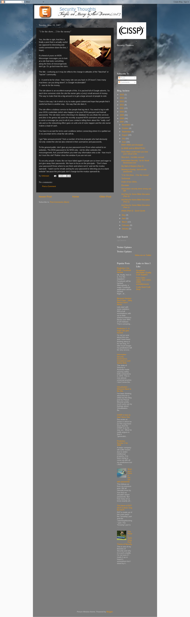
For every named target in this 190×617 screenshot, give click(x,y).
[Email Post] (55, 176)
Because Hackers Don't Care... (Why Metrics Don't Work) (124, 301)
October (125, 128)
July (124, 139)
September (126, 132)
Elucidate (125, 185)
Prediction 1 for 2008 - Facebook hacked (124, 270)
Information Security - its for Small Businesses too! (135, 162)
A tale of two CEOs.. (129, 182)
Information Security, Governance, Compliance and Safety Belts (123, 359)
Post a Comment (49, 186)
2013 (122, 101)
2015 (122, 95)
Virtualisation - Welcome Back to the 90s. (124, 389)
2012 (122, 105)
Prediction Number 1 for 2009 (122, 443)
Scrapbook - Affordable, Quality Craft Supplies (143, 273)
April (124, 218)
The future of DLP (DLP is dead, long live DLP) (124, 508)
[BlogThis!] (62, 176)
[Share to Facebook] (67, 176)
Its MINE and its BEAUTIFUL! (133, 148)
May (124, 215)
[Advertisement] (136, 586)
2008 (122, 118)
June (124, 142)
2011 (122, 108)
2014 (122, 98)
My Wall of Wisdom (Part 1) (132, 166)
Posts (122, 78)
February (126, 225)
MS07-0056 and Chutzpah (132, 145)
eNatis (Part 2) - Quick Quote (133, 211)
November (126, 125)
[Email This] (59, 176)
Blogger (110, 612)
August (125, 135)
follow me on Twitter (143, 255)
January (125, 229)
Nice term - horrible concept (132, 157)
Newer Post (45, 196)
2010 (122, 112)
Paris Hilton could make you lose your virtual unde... (134, 153)
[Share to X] (64, 176)
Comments (125, 82)
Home (75, 196)
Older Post (105, 196)
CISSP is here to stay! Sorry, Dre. (123, 416)
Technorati (125, 178)
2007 (122, 122)
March (125, 222)
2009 (122, 115)
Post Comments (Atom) (59, 202)
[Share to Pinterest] (69, 176)
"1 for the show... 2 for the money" (135, 175)
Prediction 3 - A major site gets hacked (123, 331)
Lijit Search (121, 240)
